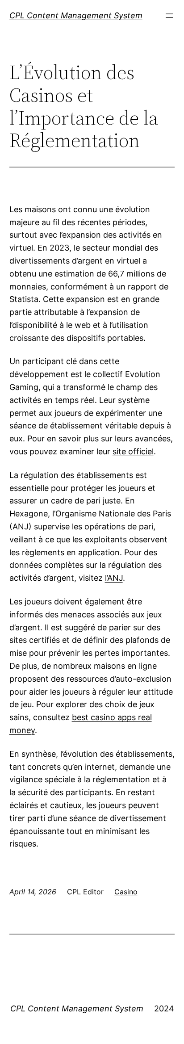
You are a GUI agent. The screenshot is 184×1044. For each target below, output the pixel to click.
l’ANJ (114, 578)
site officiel (133, 451)
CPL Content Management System (75, 15)
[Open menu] (169, 15)
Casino (126, 891)
